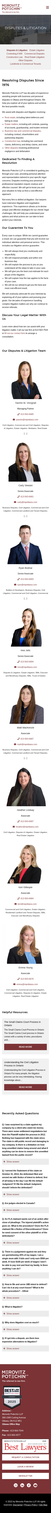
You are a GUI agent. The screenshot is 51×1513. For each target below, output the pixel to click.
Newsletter (25, 1476)
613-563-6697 (27, 821)
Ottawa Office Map (11, 1424)
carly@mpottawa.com (27, 502)
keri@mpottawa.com (27, 904)
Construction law (12, 141)
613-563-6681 (27, 496)
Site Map (43, 1505)
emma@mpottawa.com (27, 984)
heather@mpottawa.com (27, 827)
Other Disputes (25, 60)
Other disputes (11, 148)
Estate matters (11, 124)
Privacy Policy (31, 1505)
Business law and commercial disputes (23, 131)
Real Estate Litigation (35, 57)
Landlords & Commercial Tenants (25, 64)
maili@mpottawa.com (27, 744)
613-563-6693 (27, 579)
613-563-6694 (27, 662)
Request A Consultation (25, 1457)
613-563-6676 (27, 979)
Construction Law (14, 57)
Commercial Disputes (34, 54)
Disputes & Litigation (17, 50)
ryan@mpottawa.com (27, 585)
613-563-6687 (27, 739)
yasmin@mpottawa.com (27, 419)
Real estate (10, 117)
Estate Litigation (37, 50)
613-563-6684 (27, 898)
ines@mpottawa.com (27, 667)
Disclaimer (18, 1505)
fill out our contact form (14, 333)
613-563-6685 (27, 414)
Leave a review (25, 1466)
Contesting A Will (14, 54)
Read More (25, 1047)
